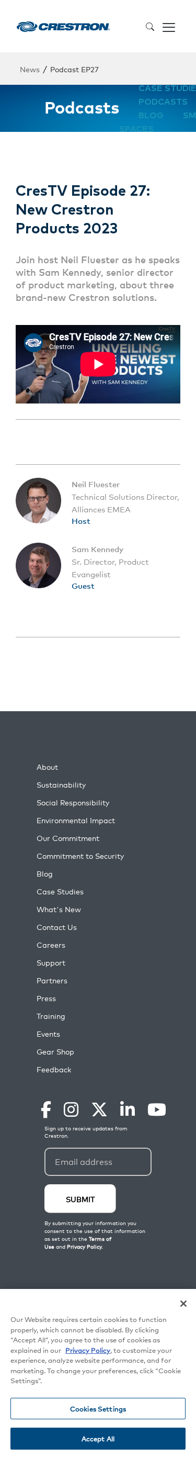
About (47, 766)
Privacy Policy (87, 1349)
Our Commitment (68, 838)
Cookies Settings (98, 1408)
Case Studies (60, 891)
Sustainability (61, 784)
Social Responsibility (73, 802)
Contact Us (57, 927)
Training (51, 1016)
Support (51, 962)
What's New (59, 909)
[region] (98, 1373)
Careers (51, 944)
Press (46, 998)
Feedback (54, 1069)
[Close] (183, 1303)
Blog (151, 115)
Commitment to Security (80, 855)
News (30, 69)
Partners (52, 980)
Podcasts (163, 102)
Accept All (98, 1438)
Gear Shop (55, 1051)
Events (48, 1033)
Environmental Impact (76, 820)
